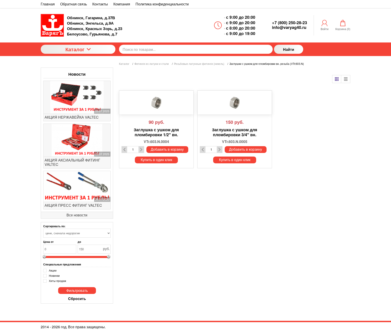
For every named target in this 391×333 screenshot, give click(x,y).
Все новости (77, 215)
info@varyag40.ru (289, 27)
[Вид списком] (345, 79)
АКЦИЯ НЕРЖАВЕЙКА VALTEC (72, 117)
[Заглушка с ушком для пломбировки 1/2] (156, 102)
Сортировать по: (54, 226)
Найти (288, 49)
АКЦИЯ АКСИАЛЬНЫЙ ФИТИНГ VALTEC (72, 162)
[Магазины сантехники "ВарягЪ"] (52, 25)
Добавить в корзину (167, 149)
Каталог (74, 49)
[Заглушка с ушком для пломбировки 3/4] (234, 102)
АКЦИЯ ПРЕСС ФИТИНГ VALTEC (73, 205)
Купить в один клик (156, 159)
